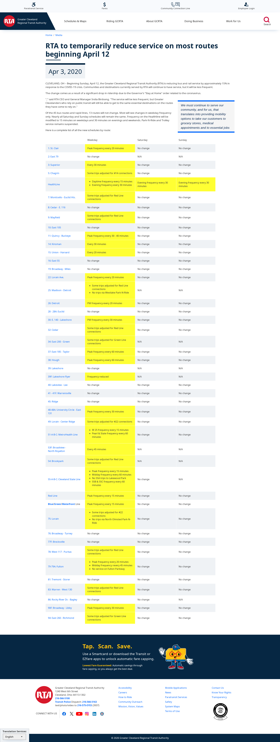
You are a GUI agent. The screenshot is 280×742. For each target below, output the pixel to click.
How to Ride (125, 697)
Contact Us (218, 687)
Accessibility (125, 687)
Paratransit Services (176, 697)
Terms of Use (172, 711)
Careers (122, 692)
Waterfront (68, 504)
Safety (168, 701)
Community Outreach (130, 701)
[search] (267, 20)
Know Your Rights (221, 692)
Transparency (219, 697)
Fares (104, 6)
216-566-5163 (89, 701)
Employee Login (246, 6)
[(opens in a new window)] (64, 713)
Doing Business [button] (193, 21)
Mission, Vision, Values (130, 706)
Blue (50, 504)
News (168, 692)
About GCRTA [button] (154, 21)
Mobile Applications (176, 687)
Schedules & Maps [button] (75, 21)
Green (57, 504)
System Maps (172, 706)
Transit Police (63, 701)
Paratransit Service (33, 6)
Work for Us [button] (233, 21)
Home (49, 35)
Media (58, 35)
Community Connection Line (175, 6)
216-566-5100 (62, 698)
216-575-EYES (84, 705)
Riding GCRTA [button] (114, 21)
